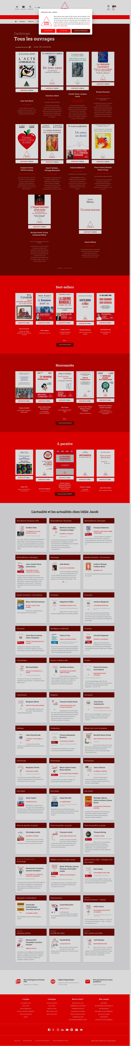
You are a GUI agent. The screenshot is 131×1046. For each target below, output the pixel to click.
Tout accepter (48, 30)
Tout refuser (63, 30)
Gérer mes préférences (80, 30)
